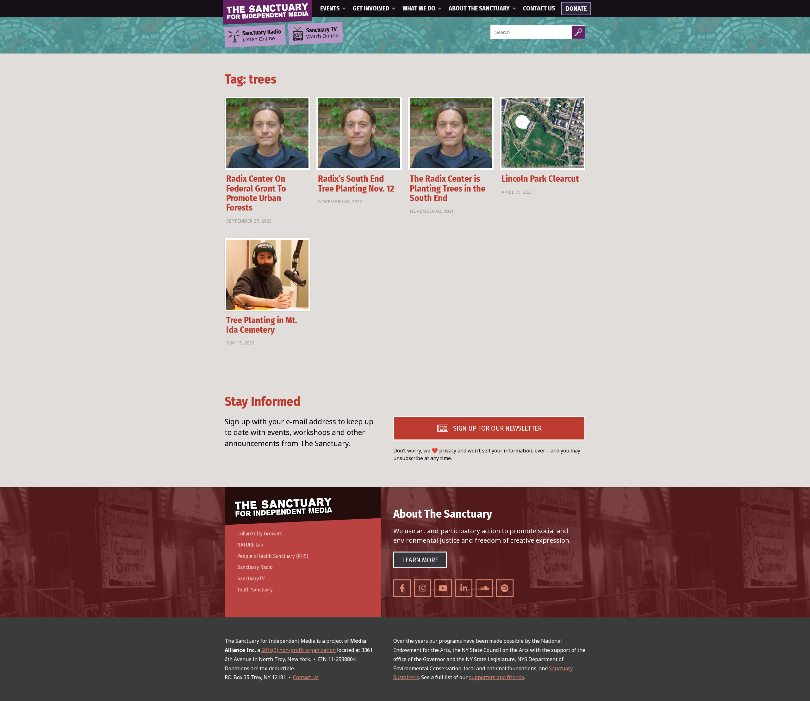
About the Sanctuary (479, 8)
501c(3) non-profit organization (298, 650)
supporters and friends (496, 677)
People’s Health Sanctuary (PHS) (272, 556)
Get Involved (371, 8)
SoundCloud (484, 588)
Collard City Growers (260, 533)
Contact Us (539, 8)
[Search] (578, 32)
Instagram (422, 588)
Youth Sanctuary (255, 589)
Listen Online (261, 35)
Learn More (420, 560)
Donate (576, 9)
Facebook (402, 588)
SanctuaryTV (251, 578)
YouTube (443, 588)
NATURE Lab (250, 544)
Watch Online (322, 33)
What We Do (418, 8)
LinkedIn (463, 588)
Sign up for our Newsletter (497, 428)
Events (330, 8)
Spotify (505, 588)
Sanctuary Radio (255, 567)
